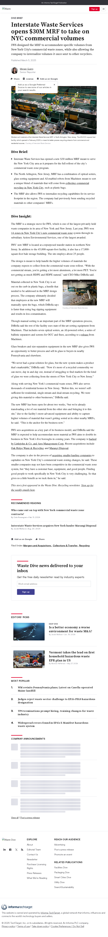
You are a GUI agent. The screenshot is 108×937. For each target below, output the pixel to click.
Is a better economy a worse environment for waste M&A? (70, 629)
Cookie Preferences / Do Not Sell (67, 926)
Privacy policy (8, 926)
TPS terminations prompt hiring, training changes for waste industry (56, 712)
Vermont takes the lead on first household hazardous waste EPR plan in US (72, 656)
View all (14, 817)
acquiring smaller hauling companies (72, 455)
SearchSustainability (64, 887)
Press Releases (34, 873)
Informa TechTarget (50, 912)
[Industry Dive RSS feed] (22, 850)
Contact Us (32, 854)
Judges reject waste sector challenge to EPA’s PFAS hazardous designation (56, 700)
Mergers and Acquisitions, (37, 545)
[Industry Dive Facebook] (10, 850)
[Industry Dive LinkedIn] (4, 850)
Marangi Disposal (58, 448)
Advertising (59, 844)
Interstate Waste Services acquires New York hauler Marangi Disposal (53, 525)
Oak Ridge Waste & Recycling (27, 448)
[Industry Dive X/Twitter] (16, 850)
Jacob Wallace (20, 529)
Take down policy (40, 926)
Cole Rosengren (20, 517)
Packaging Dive (61, 872)
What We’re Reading (37, 878)
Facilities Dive (61, 867)
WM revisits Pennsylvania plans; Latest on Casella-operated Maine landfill (55, 689)
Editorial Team (34, 849)
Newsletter (32, 859)
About (30, 844)
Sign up (94, 9)
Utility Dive (59, 882)
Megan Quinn (26, 68)
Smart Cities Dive (62, 877)
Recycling (84, 545)
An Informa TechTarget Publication (54, 3)
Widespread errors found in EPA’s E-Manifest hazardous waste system (53, 724)
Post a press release (30, 817)
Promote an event (63, 854)
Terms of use (23, 926)
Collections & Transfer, (66, 545)
